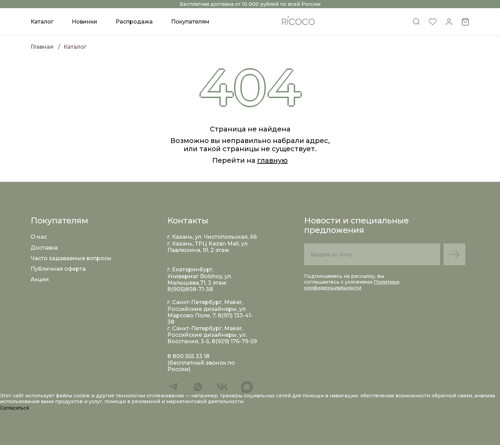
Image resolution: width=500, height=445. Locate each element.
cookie (82, 396)
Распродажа (134, 21)
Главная (42, 47)
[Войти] (449, 24)
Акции (40, 279)
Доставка (44, 247)
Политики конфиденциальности (351, 285)
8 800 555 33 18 (188, 356)
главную (272, 160)
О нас (39, 237)
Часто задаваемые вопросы (71, 258)
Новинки (84, 21)
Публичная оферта (58, 269)
